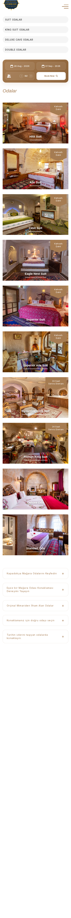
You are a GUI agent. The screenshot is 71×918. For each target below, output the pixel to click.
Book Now (49, 76)
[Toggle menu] (65, 7)
